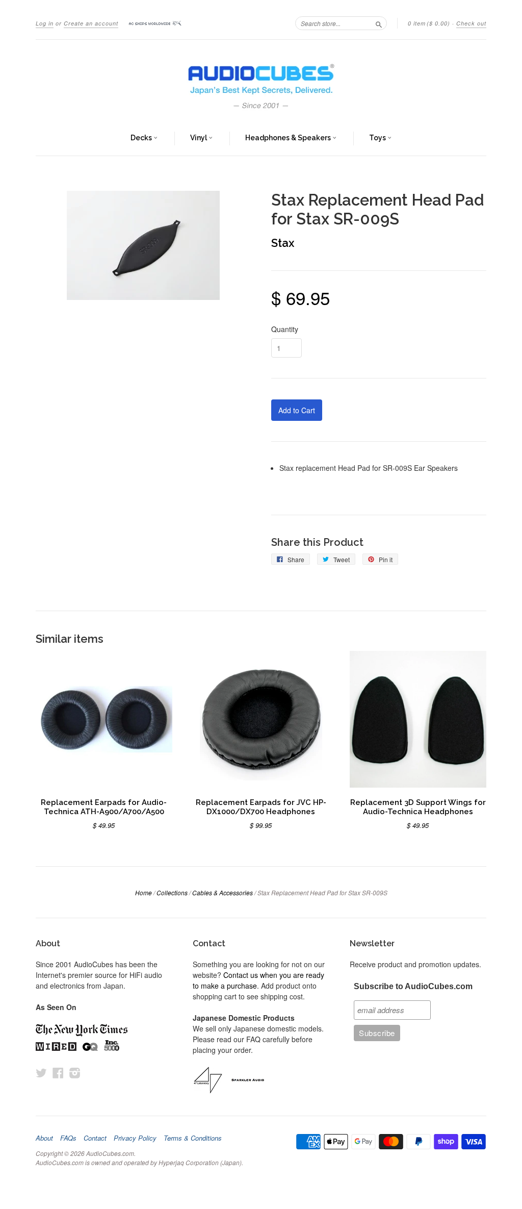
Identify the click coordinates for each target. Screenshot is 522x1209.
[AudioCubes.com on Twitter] (41, 1072)
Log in (45, 23)
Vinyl (199, 138)
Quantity (284, 329)
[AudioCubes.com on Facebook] (58, 1072)
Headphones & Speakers (288, 138)
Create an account (91, 23)
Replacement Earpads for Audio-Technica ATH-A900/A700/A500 (104, 807)
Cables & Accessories (222, 892)
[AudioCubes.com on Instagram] (75, 1072)
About (44, 1138)
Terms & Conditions (193, 1138)
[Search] (379, 23)
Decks (141, 138)
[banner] (261, 80)
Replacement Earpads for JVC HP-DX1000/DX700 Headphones (261, 807)
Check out (471, 23)
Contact (95, 1138)
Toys (378, 138)
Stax (282, 242)
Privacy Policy (135, 1138)
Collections (172, 892)
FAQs (68, 1138)
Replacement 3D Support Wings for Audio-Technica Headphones (418, 807)
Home (143, 892)
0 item (429, 23)
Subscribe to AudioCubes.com (413, 986)
